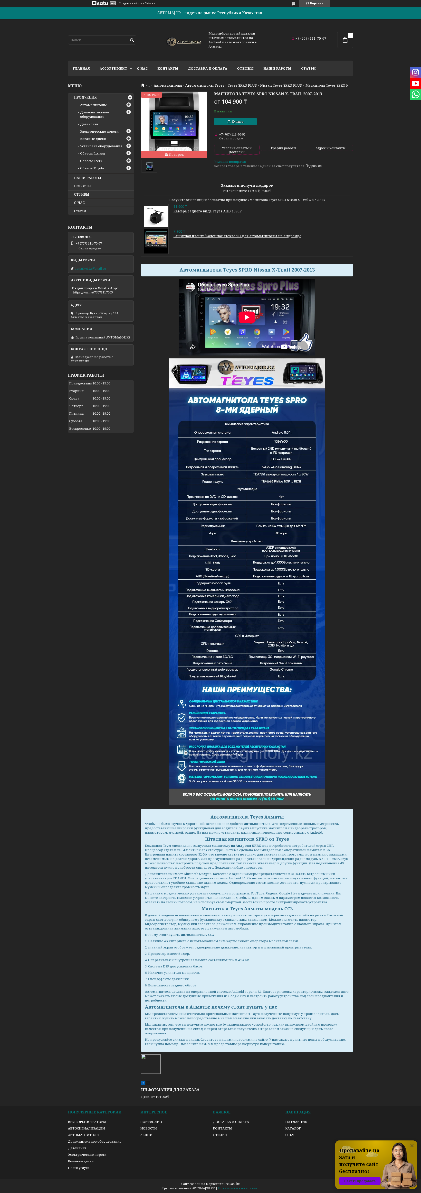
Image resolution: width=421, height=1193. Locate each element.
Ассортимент (113, 68)
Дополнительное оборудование (94, 114)
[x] (148, 1084)
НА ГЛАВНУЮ (296, 1122)
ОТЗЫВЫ (81, 194)
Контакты (167, 68)
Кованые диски (93, 139)
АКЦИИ (146, 1135)
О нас (142, 68)
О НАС (79, 202)
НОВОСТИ (82, 186)
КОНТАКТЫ (222, 1128)
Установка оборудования (101, 146)
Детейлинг (89, 124)
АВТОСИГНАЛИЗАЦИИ (86, 1128)
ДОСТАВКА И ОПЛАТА (231, 1122)
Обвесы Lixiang (92, 153)
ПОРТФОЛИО (151, 1122)
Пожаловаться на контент (238, 1188)
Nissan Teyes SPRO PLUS (281, 85)
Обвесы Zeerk (91, 161)
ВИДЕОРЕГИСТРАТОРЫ (87, 1122)
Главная (81, 68)
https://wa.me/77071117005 (93, 292)
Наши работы (277, 68)
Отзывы (245, 68)
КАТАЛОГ (293, 1128)
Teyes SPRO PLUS (242, 85)
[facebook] (143, 1084)
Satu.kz (235, 1184)
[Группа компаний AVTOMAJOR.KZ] (183, 40)
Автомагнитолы (168, 85)
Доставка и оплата (207, 68)
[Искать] (132, 40)
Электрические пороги (99, 131)
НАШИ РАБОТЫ (87, 178)
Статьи (308, 68)
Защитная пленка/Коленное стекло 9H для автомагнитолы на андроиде (237, 236)
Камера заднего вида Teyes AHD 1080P (207, 211)
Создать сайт (129, 3)
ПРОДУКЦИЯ (85, 97)
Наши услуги (78, 1168)
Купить (238, 121)
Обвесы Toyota (92, 168)
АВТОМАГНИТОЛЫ (83, 1135)
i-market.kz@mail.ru (90, 268)
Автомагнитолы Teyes (204, 85)
